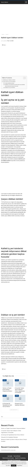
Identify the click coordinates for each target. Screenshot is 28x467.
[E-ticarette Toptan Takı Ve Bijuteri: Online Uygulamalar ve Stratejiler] (20, 383)
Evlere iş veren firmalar (8, 458)
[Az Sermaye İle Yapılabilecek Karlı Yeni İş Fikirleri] (8, 398)
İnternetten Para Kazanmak (14, 460)
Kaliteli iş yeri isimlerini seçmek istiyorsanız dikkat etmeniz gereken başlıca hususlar (15, 85)
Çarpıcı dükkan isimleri (9, 83)
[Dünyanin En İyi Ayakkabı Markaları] (20, 398)
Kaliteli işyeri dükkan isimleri (9, 80)
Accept (13, 465)
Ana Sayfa (10, 456)
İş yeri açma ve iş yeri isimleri (9, 81)
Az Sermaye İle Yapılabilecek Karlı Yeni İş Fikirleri (12, 434)
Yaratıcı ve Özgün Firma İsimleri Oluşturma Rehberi (13, 428)
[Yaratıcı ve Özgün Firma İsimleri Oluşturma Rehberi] (8, 383)
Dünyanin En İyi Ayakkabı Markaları (9, 437)
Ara (2, 416)
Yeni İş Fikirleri (4, 2)
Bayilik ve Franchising (20, 458)
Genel (4, 380)
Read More (19, 465)
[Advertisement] (14, 19)
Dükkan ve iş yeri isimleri (10, 87)
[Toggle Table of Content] (23, 78)
